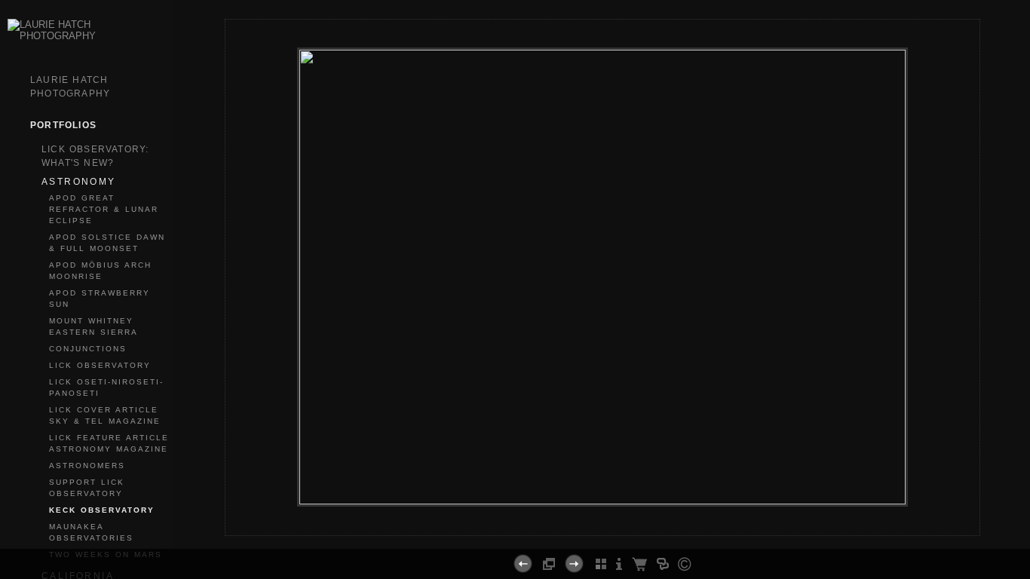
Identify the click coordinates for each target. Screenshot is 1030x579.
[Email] (596, 529)
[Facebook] (577, 529)
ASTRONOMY (78, 181)
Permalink (642, 523)
